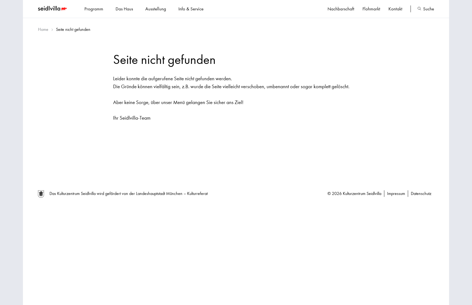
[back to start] (53, 9)
